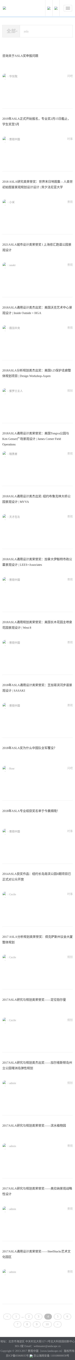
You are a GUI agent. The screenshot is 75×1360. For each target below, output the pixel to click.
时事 (70, 138)
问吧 (70, 76)
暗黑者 (13, 454)
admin (12, 1083)
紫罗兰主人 (16, 391)
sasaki (12, 265)
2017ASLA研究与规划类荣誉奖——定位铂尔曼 (34, 999)
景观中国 (14, 139)
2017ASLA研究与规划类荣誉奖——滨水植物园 (34, 1125)
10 (47, 1324)
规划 (70, 390)
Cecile (12, 894)
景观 (70, 201)
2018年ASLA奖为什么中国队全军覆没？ (29, 748)
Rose (11, 768)
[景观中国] (16, 8)
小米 (12, 202)
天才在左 (14, 516)
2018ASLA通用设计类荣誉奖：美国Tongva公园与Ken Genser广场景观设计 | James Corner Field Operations (35, 439)
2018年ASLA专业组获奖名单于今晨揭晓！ (31, 811)
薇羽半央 (14, 328)
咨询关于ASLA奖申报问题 (20, 55)
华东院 (13, 76)
